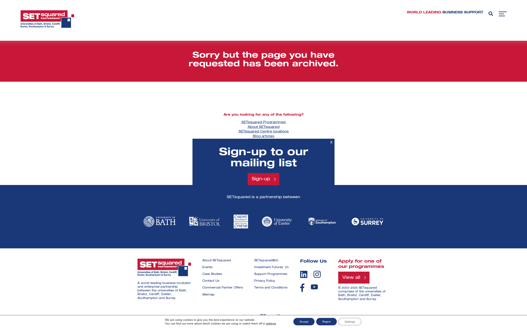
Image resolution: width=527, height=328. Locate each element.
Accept (304, 321)
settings (271, 323)
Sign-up (261, 179)
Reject (326, 321)
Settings (350, 321)
